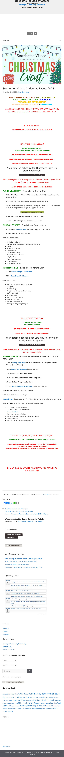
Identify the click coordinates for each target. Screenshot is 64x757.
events (14, 509)
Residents (5, 628)
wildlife (55, 708)
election (11, 697)
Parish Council (34, 703)
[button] (60, 40)
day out (5, 697)
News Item (46, 495)
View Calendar (41, 614)
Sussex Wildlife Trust (9, 708)
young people (7, 711)
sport (19, 706)
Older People (23, 703)
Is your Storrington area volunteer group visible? (21, 561)
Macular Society (6, 703)
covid (57, 694)
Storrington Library (50, 706)
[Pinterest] (31, 33)
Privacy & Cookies (8, 649)
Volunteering (37, 708)
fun (19, 509)
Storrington (24, 509)
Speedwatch (14, 706)
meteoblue (6, 746)
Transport (19, 708)
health (20, 700)
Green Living (12, 700)
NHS (17, 703)
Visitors (5, 631)
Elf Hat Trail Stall (12, 412)
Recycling (53, 703)
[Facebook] (28, 33)
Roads (59, 703)
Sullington (58, 706)
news (13, 703)
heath (25, 700)
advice (4, 694)
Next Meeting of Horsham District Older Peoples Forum (23, 559)
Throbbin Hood (21, 229)
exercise (35, 697)
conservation (48, 693)
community (34, 693)
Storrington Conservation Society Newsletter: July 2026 (23, 567)
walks (43, 708)
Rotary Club (6, 706)
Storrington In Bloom (37, 706)
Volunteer (27, 708)
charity (17, 694)
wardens (49, 708)
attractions (10, 694)
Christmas (8, 509)
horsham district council (43, 700)
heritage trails (30, 700)
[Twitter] (35, 33)
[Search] (29, 671)
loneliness (57, 700)
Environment (21, 697)
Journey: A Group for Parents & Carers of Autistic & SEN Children (26, 514)
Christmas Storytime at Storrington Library (19, 511)
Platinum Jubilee (45, 703)
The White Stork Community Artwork (17, 564)
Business (5, 634)
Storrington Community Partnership (32, 5)
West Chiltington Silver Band (21, 386)
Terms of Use (7, 647)
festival (41, 697)
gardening (49, 697)
